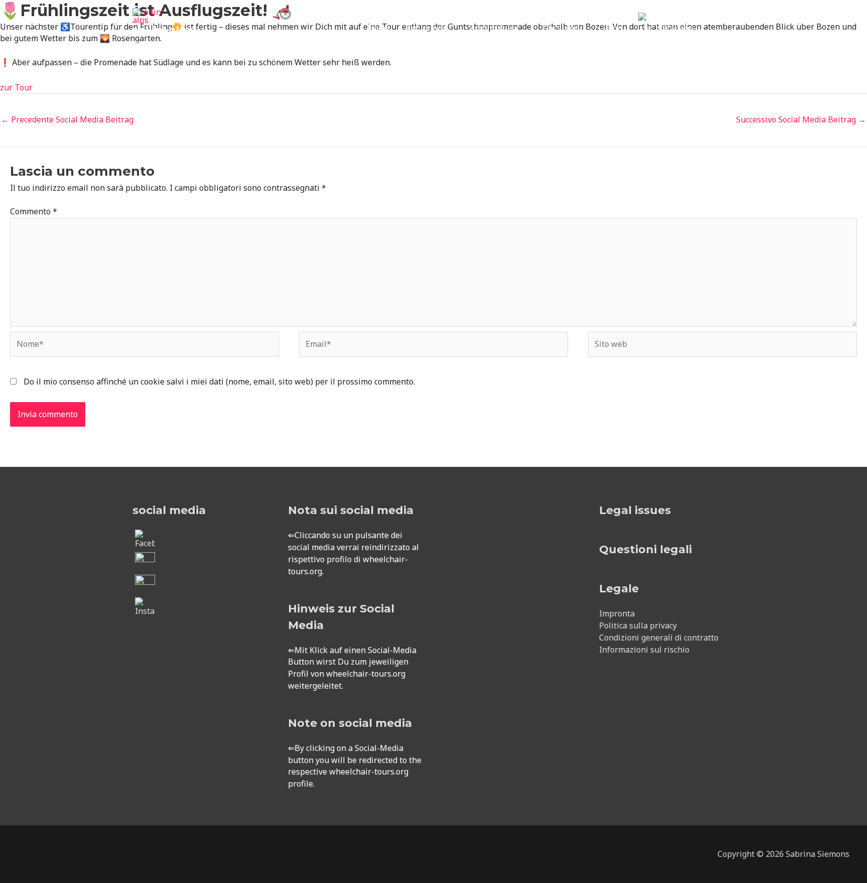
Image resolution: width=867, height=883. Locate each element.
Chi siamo (561, 28)
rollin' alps (162, 30)
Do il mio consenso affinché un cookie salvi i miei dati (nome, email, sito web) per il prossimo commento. (219, 381)
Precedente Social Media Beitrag (67, 119)
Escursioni (425, 28)
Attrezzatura (494, 28)
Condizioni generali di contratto (658, 637)
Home (379, 28)
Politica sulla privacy (638, 625)
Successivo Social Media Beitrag (801, 119)
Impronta (617, 613)
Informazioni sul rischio (644, 649)
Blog (613, 28)
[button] (722, 28)
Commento (33, 211)
